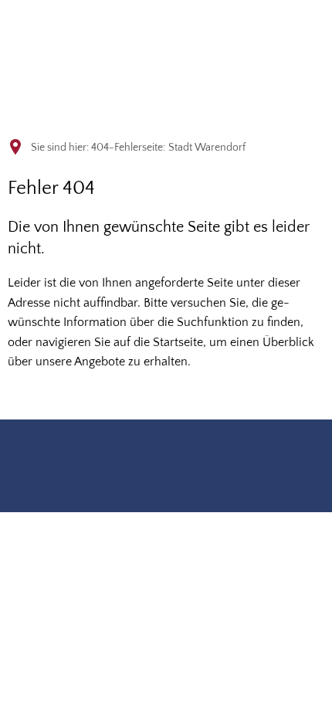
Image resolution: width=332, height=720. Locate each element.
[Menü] (306, 29)
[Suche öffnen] (265, 29)
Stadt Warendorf (207, 147)
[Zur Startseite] (81, 34)
